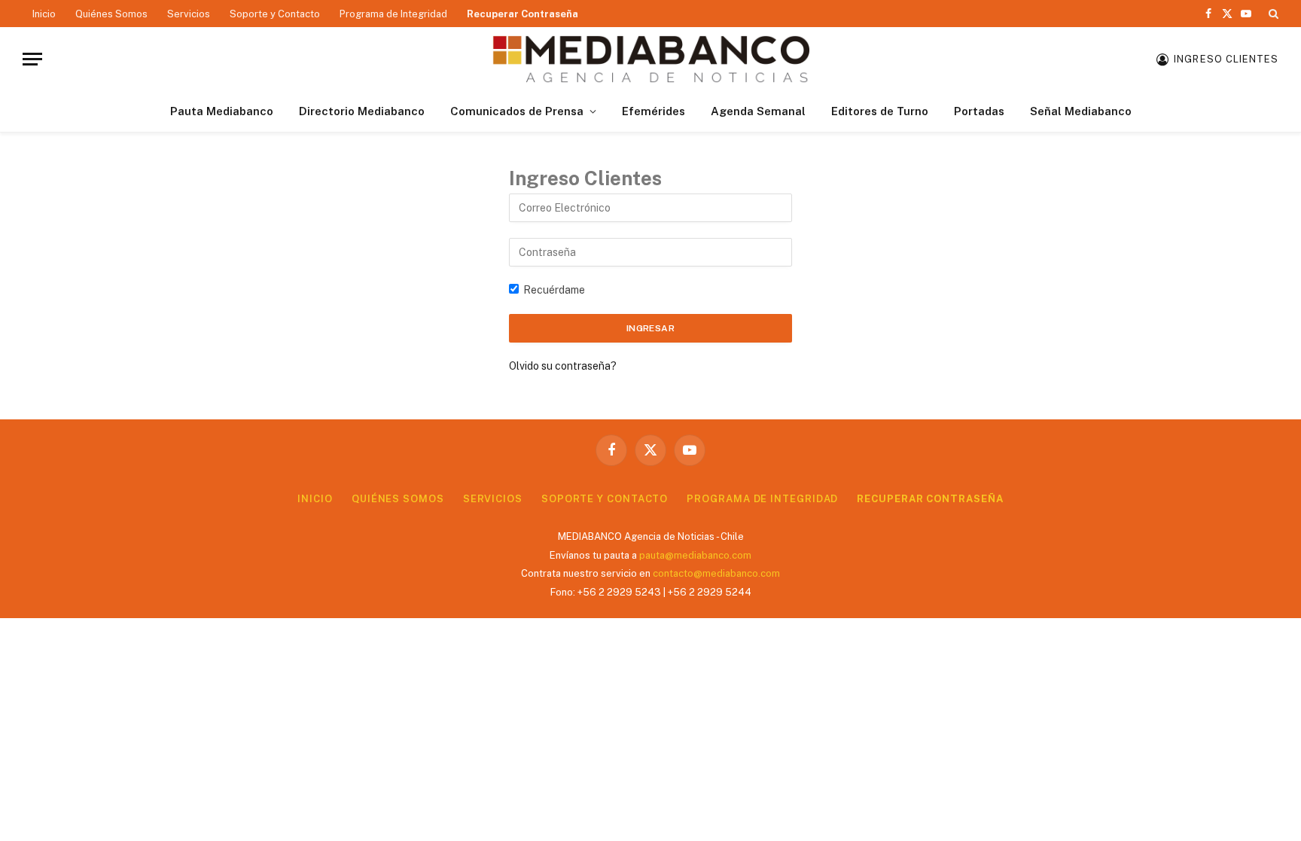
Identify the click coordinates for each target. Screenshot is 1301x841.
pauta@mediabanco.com (695, 555)
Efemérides (653, 111)
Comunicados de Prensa (516, 111)
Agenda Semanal (758, 111)
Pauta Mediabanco (221, 111)
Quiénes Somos (111, 14)
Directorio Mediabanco (362, 111)
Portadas (979, 111)
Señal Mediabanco (1081, 111)
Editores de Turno (879, 111)
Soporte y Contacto (275, 14)
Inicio (44, 14)
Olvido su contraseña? (563, 366)
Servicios (188, 14)
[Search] (1272, 13)
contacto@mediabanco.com (716, 573)
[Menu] (32, 59)
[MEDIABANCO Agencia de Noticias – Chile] (650, 59)
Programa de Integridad (393, 14)
